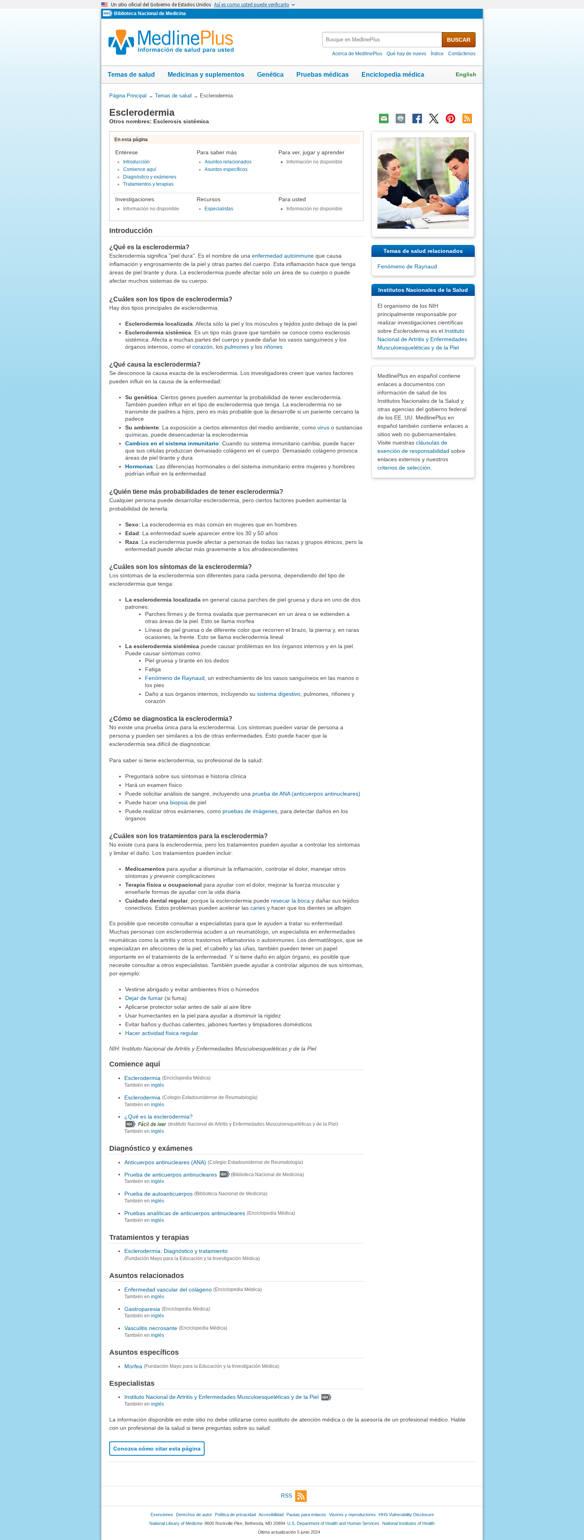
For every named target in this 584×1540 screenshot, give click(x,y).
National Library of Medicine (176, 1523)
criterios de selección (403, 467)
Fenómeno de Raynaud (175, 678)
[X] (433, 118)
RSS (286, 1495)
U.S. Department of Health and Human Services (333, 1523)
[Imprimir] (400, 118)
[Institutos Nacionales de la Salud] (108, 14)
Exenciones (162, 1514)
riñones (273, 347)
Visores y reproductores (352, 1514)
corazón (202, 347)
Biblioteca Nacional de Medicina (150, 13)
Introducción (136, 162)
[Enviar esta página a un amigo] (383, 118)
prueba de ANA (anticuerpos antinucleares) (306, 793)
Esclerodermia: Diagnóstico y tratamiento (176, 1251)
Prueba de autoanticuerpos (158, 1193)
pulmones (236, 347)
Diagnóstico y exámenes (149, 177)
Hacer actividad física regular (161, 1033)
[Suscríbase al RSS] (467, 118)
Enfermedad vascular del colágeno (168, 1289)
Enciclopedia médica (393, 74)
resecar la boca (290, 900)
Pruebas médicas (322, 74)
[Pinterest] (450, 118)
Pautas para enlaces (306, 1514)
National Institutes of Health (408, 1523)
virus (323, 427)
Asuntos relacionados (228, 162)
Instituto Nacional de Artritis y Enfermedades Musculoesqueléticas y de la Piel (221, 1397)
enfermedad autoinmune (283, 255)
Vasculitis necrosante (150, 1328)
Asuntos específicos (226, 169)
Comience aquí (139, 169)
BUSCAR (458, 40)
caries (257, 908)
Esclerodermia (142, 1078)
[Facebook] (417, 118)
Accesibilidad (271, 1514)
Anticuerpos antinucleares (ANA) (165, 1162)
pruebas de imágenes (249, 811)
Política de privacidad (235, 1514)
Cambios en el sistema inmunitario (172, 443)
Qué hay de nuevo (406, 53)
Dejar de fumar (144, 998)
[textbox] (382, 39)
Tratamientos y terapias (148, 184)
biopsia (179, 802)
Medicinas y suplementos (206, 74)
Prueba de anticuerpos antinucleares (170, 1174)
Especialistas (219, 209)
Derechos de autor (194, 1514)
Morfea (133, 1366)
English (466, 74)
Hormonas (139, 466)
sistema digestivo (278, 694)
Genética (270, 74)
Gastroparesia (142, 1308)
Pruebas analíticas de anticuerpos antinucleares (184, 1213)
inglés (157, 1085)
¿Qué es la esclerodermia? (158, 1116)
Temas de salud (131, 74)
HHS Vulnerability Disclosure (406, 1514)
